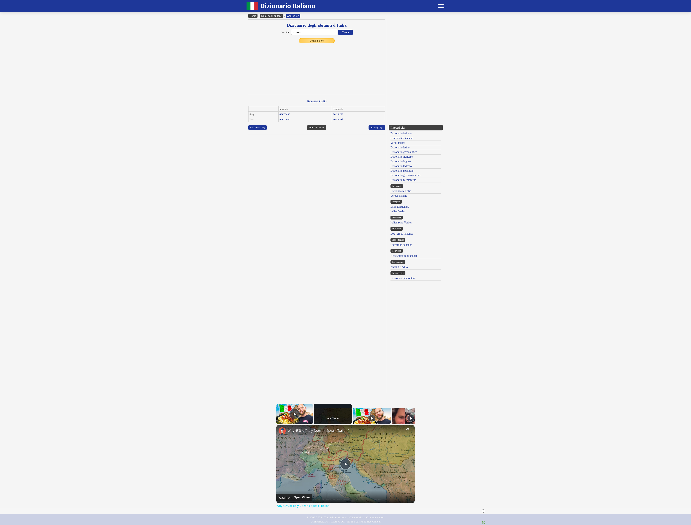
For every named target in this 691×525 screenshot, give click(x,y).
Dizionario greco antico (403, 151)
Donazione (317, 40)
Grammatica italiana (401, 138)
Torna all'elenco (316, 127)
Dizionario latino (400, 147)
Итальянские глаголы (403, 255)
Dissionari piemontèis (402, 278)
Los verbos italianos (401, 233)
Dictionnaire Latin (400, 191)
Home (253, 15)
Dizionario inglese (400, 161)
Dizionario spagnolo (402, 170)
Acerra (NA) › (376, 127)
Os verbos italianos (401, 244)
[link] (282, 431)
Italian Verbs (397, 211)
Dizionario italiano (401, 133)
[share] (407, 429)
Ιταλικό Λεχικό (399, 266)
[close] (483, 511)
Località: (285, 32)
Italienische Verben (401, 222)
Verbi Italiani (397, 142)
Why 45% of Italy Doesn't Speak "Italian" (318, 430)
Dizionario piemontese (403, 179)
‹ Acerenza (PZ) (257, 127)
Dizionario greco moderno (405, 175)
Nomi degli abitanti (271, 15)
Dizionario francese (401, 156)
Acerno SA (293, 15)
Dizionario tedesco (401, 166)
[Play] (371, 418)
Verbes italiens (398, 195)
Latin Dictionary (399, 206)
